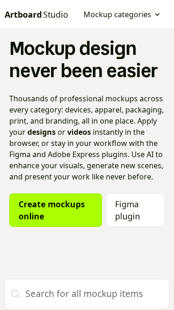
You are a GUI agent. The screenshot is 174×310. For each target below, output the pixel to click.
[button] (122, 14)
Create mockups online (52, 210)
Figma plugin (127, 210)
